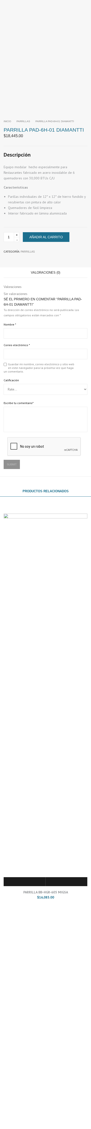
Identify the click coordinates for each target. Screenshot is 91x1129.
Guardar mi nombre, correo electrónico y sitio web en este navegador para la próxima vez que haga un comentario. (39, 367)
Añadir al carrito (46, 237)
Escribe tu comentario (18, 403)
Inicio (7, 121)
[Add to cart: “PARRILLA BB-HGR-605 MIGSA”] (25, 881)
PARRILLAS (23, 121)
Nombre (10, 324)
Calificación (11, 380)
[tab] (45, 273)
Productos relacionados (46, 491)
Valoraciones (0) (45, 272)
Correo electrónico (17, 345)
